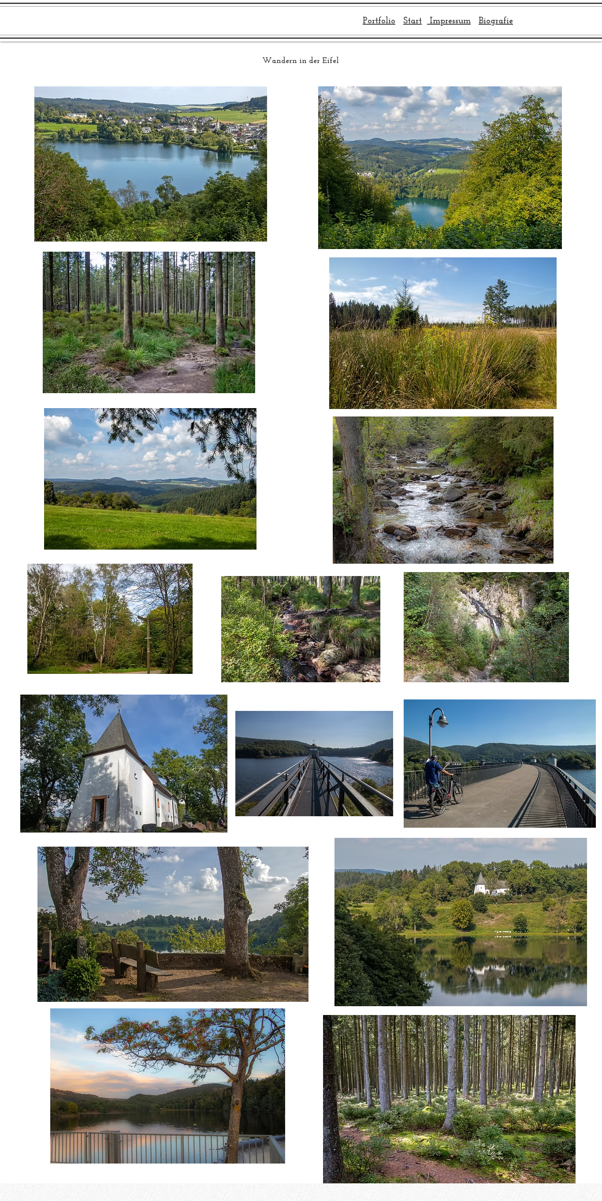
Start (412, 21)
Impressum (449, 21)
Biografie (496, 21)
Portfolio (379, 21)
